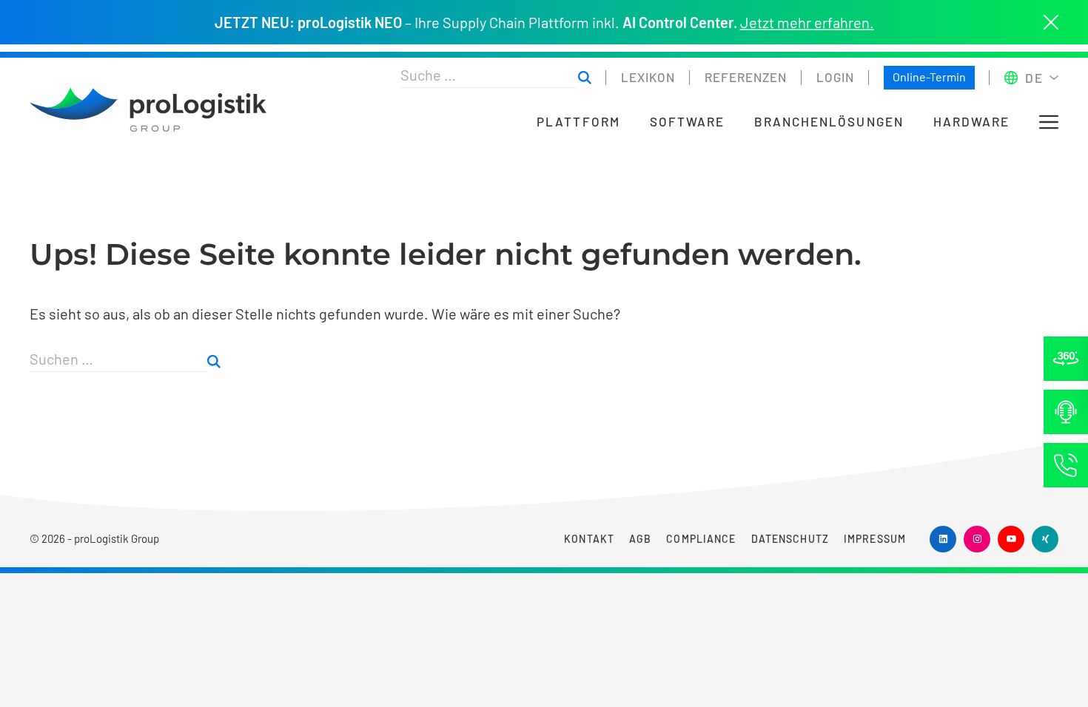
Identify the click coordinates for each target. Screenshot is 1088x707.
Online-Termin (929, 77)
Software (687, 121)
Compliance (701, 538)
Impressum (875, 538)
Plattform (578, 121)
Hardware (971, 121)
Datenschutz (790, 538)
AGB (640, 538)
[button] (1048, 122)
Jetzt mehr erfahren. (807, 22)
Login (835, 77)
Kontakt (589, 538)
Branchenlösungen (829, 121)
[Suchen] (584, 78)
